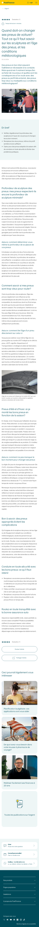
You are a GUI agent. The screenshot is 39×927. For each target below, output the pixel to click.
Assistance (7, 894)
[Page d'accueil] (8, 3)
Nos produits (7, 880)
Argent (7, 8)
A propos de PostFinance (12, 901)
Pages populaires (9, 887)
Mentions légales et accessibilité (26, 924)
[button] (35, 2)
